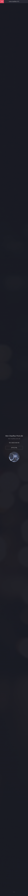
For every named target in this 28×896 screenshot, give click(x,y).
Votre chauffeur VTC (14, 1)
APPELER (13, 447)
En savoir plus (14, 892)
